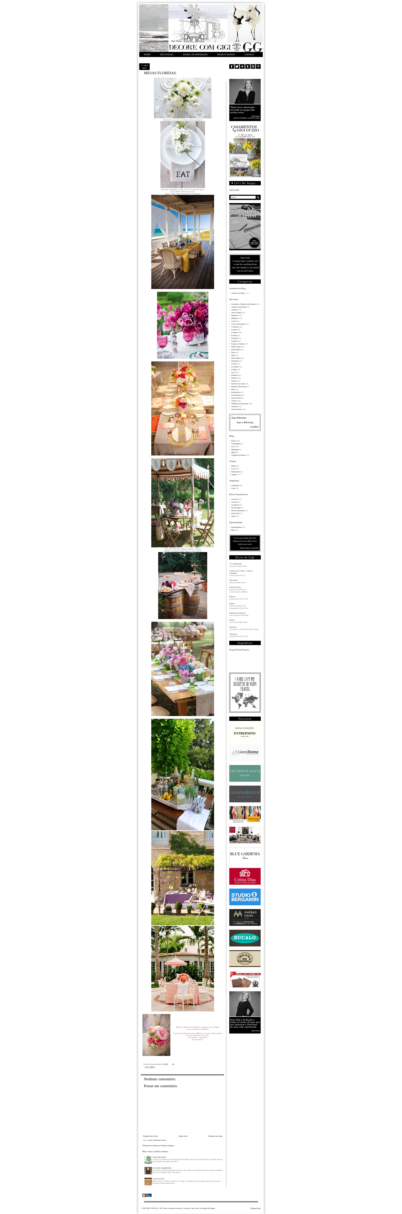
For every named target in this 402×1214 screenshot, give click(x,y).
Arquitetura (235, 485)
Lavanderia (235, 367)
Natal (233, 516)
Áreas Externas (236, 409)
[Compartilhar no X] (150, 1067)
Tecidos (233, 401)
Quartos (234, 381)
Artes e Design (236, 312)
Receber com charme (238, 384)
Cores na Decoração (238, 324)
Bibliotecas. (235, 318)
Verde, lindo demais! (159, 1157)
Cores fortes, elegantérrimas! (162, 1168)
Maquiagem (235, 449)
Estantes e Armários (237, 344)
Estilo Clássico (236, 347)
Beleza (233, 441)
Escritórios (234, 338)
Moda (233, 452)
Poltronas (234, 375)
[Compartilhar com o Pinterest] (154, 1067)
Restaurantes (235, 392)
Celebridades (235, 444)
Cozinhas (234, 332)
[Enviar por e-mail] (146, 1067)
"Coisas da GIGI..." (159, 1179)
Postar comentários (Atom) (157, 1140)
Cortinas (234, 330)
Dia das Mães (235, 508)
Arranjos (234, 310)
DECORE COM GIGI (150, 1208)
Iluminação (235, 361)
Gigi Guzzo (195, 1208)
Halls (233, 355)
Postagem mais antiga (215, 1136)
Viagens (234, 474)
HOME (147, 54)
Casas (233, 488)
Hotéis (233, 466)
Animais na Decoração (238, 307)
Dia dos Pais (235, 513)
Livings (233, 369)
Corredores (235, 327)
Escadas (234, 335)
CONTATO (249, 54)
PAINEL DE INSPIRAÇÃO (195, 54)
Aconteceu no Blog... (238, 293)
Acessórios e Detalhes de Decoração (243, 304)
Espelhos (234, 341)
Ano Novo (234, 499)
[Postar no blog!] (148, 1067)
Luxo (233, 372)
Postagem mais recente (150, 1136)
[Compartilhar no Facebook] (152, 1067)
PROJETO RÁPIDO (226, 54)
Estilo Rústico (236, 350)
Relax (233, 389)
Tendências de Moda (238, 455)
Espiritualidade (236, 527)
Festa (233, 352)
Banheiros (234, 315)
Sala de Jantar (235, 398)
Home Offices (236, 358)
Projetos (234, 378)
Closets (233, 321)
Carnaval (234, 502)
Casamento (235, 505)
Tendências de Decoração (239, 404)
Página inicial (183, 1136)
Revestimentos (236, 395)
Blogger (212, 1208)
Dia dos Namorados (238, 510)
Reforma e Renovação (238, 386)
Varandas (234, 406)
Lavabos (234, 364)
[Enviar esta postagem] (172, 1064)
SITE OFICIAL (167, 54)
